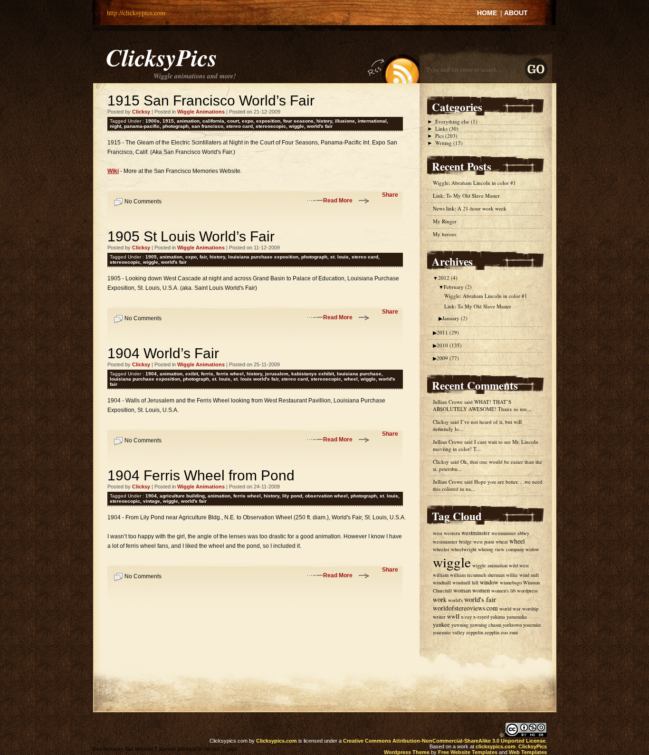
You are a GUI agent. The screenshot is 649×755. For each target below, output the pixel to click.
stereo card (239, 126)
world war (510, 608)
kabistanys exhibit (312, 373)
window (489, 582)
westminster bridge (452, 541)
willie (512, 575)
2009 (448, 358)
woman (462, 590)
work (440, 599)
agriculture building (182, 495)
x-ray (466, 616)
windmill (442, 582)
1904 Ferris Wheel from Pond (201, 475)
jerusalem (276, 373)
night (115, 126)
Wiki (113, 171)
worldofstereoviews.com (465, 608)
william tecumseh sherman (477, 575)
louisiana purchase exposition (263, 256)
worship (530, 608)
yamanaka (516, 616)
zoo (504, 632)
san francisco (207, 126)
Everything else (452, 121)
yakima (497, 616)
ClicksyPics (161, 57)
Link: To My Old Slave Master (466, 195)
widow (532, 549)
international (372, 121)
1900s (152, 121)
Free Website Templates (467, 752)
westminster (475, 533)
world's (455, 600)
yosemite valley (449, 632)
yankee (441, 625)
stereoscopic (271, 126)
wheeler (441, 549)
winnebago (511, 582)
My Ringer (445, 221)
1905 (151, 256)
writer (439, 616)
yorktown (512, 624)
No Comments (143, 201)
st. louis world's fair (255, 379)
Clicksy (441, 421)
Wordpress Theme (406, 752)
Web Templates (528, 752)
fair (203, 256)
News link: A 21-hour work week (469, 208)
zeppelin (474, 632)
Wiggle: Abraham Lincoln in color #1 (474, 182)
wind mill (529, 575)
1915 (168, 121)
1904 (151, 373)
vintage (151, 501)
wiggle (296, 126)
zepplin (492, 632)
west (437, 533)
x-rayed (481, 616)
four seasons (298, 121)
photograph (175, 126)
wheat (502, 541)
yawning (459, 624)
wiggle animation (489, 565)
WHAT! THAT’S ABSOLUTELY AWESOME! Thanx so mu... (482, 405)
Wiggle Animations (201, 112)
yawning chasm (485, 624)
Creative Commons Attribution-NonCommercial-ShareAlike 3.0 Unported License (444, 741)
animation (188, 121)
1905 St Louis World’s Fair (191, 236)
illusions (345, 121)
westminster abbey (510, 533)
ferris (207, 373)
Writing (443, 142)
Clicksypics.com (276, 741)
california (213, 121)
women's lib (503, 590)
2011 (448, 332)
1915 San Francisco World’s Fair (211, 100)
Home (487, 13)
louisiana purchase (359, 373)
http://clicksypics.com (136, 12)
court (233, 121)
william (441, 575)
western (452, 533)
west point (483, 541)
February (458, 286)
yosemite (532, 624)
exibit (191, 373)
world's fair (320, 126)
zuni (513, 632)
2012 (448, 277)
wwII (453, 616)
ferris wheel (230, 373)
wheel (351, 379)
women (481, 590)
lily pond (292, 495)
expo (247, 121)
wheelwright (464, 549)
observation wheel (326, 495)
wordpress (527, 590)
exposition (268, 121)
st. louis (339, 256)
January (455, 318)
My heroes (444, 234)
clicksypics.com (495, 746)
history (324, 121)
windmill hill (465, 582)
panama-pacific (142, 126)
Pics (439, 135)
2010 (449, 345)
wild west (519, 565)
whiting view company (501, 549)
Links (441, 128)
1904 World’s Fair (163, 353)
